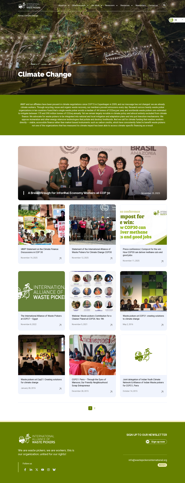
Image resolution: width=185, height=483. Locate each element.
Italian (174, 28)
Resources (125, 5)
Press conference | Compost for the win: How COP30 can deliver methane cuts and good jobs (143, 252)
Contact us (153, 5)
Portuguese (176, 33)
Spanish (174, 39)
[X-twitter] (36, 469)
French (174, 22)
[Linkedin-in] (31, 469)
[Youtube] (42, 469)
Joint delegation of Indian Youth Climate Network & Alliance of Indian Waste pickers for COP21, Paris (143, 382)
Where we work (78, 5)
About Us (62, 5)
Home (20, 16)
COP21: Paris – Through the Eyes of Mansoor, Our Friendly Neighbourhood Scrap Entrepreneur (90, 382)
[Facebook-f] (25, 469)
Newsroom (110, 5)
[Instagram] (48, 469)
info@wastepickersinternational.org (148, 460)
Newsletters (141, 5)
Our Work (95, 5)
